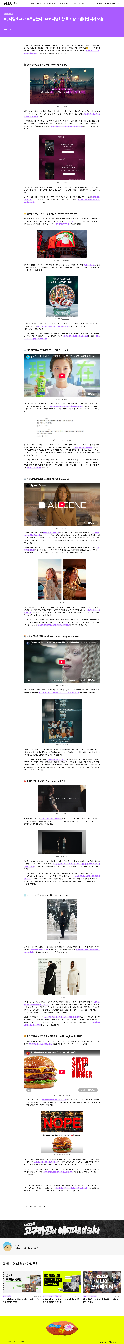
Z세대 (4, 1296)
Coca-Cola (65, 319)
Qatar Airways (63, 106)
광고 (7, 13)
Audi (63, 602)
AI (4, 13)
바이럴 (45, 1296)
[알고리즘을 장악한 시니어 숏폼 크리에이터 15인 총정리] (102, 1282)
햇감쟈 (16, 1245)
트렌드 (9, 1296)
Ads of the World (63, 814)
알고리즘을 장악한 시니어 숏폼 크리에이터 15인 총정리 (101, 1301)
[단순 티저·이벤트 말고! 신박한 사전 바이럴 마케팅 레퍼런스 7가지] (62, 1282)
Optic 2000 (65, 685)
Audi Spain (65, 528)
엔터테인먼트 (58, 1296)
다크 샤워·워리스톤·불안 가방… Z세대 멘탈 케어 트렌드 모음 (21, 1301)
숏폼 (88, 1296)
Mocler (63, 942)
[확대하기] (91, 71)
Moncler (63, 997)
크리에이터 (93, 1296)
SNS (84, 1296)
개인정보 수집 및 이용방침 (19, 1341)
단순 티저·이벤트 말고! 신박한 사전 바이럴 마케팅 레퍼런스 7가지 (61, 1301)
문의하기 (99, 3)
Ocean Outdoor (65, 260)
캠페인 (11, 13)
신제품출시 (50, 1296)
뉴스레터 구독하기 (110, 3)
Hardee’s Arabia (65, 1095)
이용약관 (9, 1341)
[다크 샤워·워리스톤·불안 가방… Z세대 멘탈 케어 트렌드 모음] (22, 1282)
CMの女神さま (65, 399)
